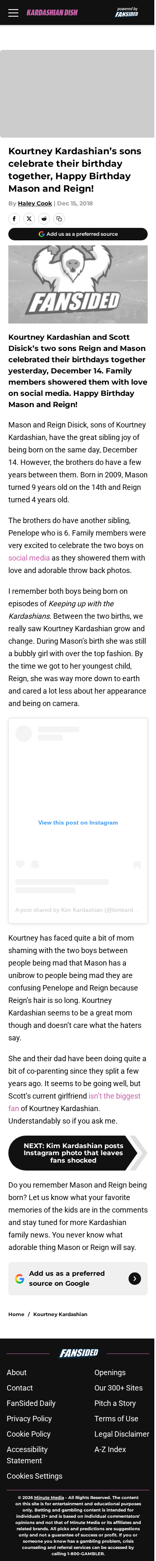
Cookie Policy (29, 1434)
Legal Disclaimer (121, 1434)
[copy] (59, 219)
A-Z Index (110, 1449)
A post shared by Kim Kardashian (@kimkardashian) (84, 909)
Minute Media (49, 1497)
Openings (110, 1372)
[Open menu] (13, 12)
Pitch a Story (115, 1403)
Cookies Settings (34, 1476)
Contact (20, 1387)
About (17, 1372)
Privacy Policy (29, 1418)
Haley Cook (35, 203)
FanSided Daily (31, 1403)
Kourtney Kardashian (60, 1314)
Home (16, 1314)
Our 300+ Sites (118, 1387)
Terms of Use (116, 1418)
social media (29, 557)
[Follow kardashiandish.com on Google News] (135, 1278)
